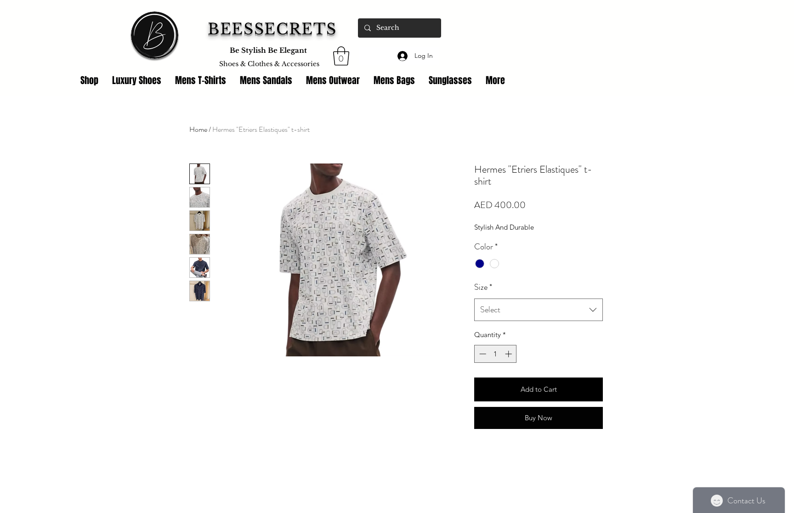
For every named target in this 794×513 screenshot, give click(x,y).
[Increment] (509, 353)
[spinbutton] (495, 353)
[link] (341, 56)
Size (483, 287)
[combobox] (538, 310)
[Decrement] (482, 353)
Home (198, 129)
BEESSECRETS (272, 29)
